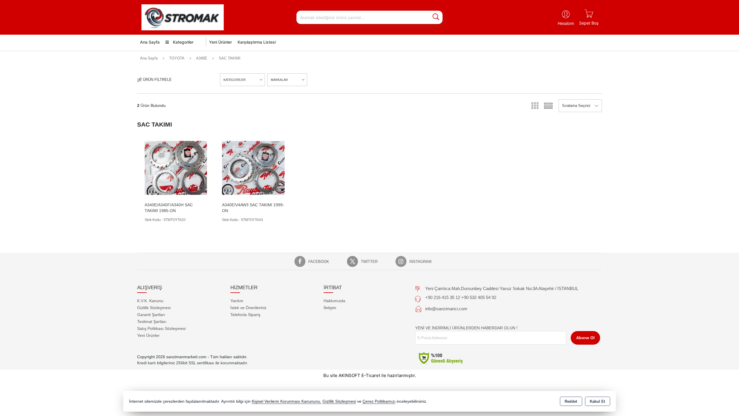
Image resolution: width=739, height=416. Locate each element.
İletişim (330, 307)
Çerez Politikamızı (379, 401)
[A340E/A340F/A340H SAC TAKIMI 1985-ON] (176, 167)
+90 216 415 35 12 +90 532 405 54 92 (460, 297)
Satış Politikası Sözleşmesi (161, 328)
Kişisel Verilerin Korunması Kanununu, (286, 401)
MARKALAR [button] (279, 79)
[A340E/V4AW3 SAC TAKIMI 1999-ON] (253, 167)
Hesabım (566, 23)
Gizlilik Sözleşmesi (154, 307)
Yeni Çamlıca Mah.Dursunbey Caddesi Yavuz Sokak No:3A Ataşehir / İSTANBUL (501, 288)
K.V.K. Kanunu (150, 300)
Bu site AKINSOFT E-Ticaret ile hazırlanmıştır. (369, 375)
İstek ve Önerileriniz (248, 307)
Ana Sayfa (150, 42)
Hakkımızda (334, 300)
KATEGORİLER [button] (234, 79)
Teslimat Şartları (152, 321)
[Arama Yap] (436, 17)
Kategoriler (182, 42)
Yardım (236, 300)
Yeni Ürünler (148, 335)
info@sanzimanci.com (446, 308)
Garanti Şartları (151, 314)
